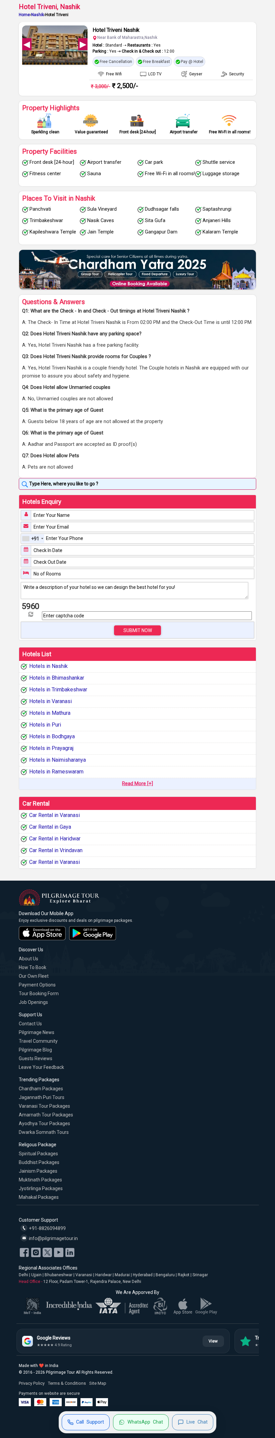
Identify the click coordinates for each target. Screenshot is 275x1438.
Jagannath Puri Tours (41, 1097)
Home (24, 14)
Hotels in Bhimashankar (56, 678)
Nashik (37, 14)
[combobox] (32, 538)
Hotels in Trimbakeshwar (58, 689)
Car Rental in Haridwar (54, 839)
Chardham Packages (41, 1088)
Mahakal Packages (39, 1197)
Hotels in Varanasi (50, 701)
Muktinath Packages (40, 1179)
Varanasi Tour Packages (44, 1106)
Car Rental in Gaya (50, 827)
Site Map (97, 1383)
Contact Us (30, 1023)
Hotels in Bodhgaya (52, 736)
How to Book (32, 967)
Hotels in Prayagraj (51, 748)
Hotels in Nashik (48, 666)
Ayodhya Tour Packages (44, 1123)
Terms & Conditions (67, 1383)
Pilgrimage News (36, 1032)
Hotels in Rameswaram (56, 771)
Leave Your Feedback (41, 1067)
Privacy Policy (32, 1383)
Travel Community (38, 1041)
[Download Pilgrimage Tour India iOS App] (42, 933)
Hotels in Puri (45, 725)
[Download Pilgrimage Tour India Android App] (92, 933)
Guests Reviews (35, 1058)
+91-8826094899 (47, 1228)
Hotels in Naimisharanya (57, 760)
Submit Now (137, 630)
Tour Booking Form (39, 993)
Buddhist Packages (39, 1162)
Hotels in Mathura (49, 713)
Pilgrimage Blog (35, 1049)
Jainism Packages (38, 1171)
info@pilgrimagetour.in (53, 1238)
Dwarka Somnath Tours (44, 1132)
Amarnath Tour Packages (46, 1114)
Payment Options (37, 984)
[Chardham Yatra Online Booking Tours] (137, 269)
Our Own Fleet (34, 976)
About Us (28, 958)
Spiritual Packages (38, 1153)
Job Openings (33, 1002)
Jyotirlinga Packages (41, 1188)
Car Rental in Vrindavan (55, 850)
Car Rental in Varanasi (54, 815)
